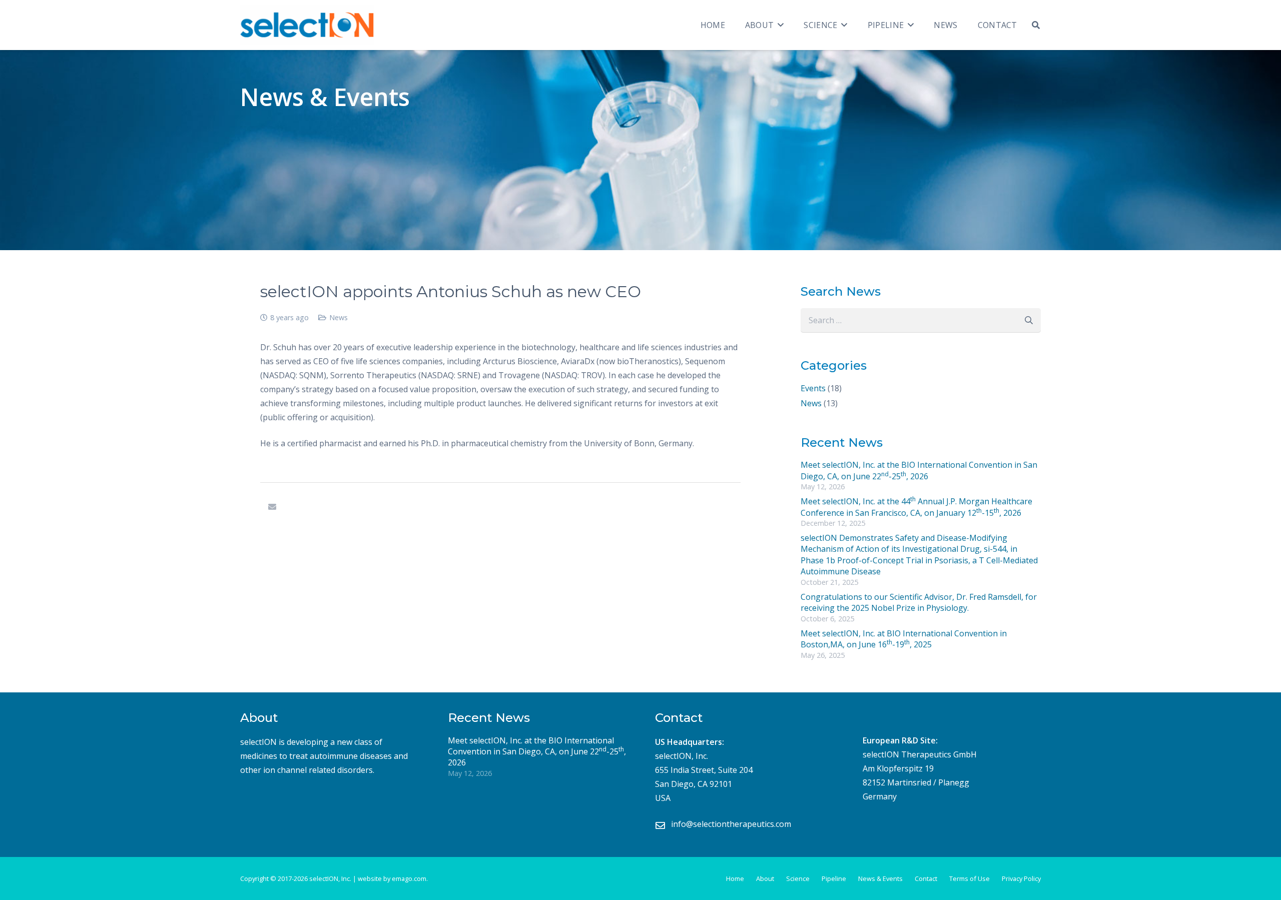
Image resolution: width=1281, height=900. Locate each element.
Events (813, 388)
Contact (926, 878)
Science (798, 878)
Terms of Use (969, 878)
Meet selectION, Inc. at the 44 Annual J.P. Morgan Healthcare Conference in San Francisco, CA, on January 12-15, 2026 (916, 507)
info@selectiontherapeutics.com (731, 823)
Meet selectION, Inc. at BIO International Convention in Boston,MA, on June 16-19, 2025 (904, 639)
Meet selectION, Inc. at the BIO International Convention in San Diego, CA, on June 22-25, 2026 (919, 470)
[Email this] (272, 507)
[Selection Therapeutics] (307, 25)
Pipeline (834, 878)
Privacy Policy (1021, 878)
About (765, 878)
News (338, 317)
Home (735, 878)
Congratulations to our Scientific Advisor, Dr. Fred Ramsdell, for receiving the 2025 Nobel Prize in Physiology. (919, 602)
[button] (779, 25)
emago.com (409, 878)
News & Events (880, 878)
